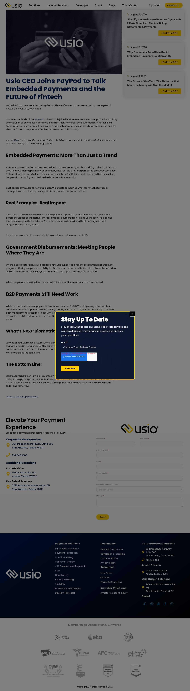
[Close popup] (132, 313)
